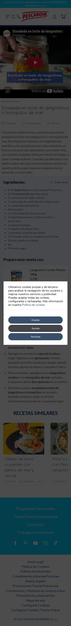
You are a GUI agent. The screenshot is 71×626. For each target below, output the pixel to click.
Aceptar (35, 320)
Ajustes (36, 328)
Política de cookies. (33, 305)
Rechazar (35, 336)
